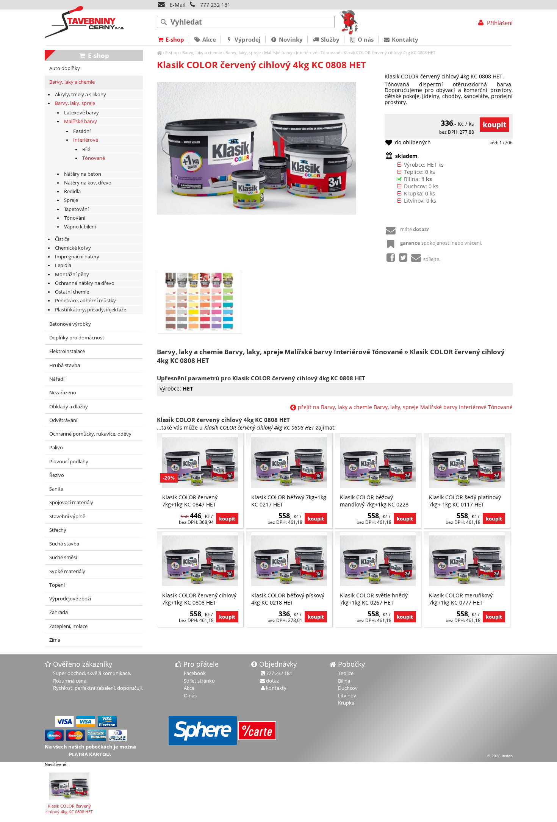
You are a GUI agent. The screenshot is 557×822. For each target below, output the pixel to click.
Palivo (56, 447)
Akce (208, 39)
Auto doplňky (64, 68)
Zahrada (58, 612)
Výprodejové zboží (70, 598)
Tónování (74, 218)
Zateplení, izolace (68, 626)
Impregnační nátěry (77, 256)
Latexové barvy (81, 112)
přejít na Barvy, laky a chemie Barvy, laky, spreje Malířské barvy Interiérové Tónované (404, 407)
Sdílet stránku (199, 680)
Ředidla (72, 191)
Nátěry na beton (82, 174)
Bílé (86, 149)
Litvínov (347, 695)
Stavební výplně (67, 516)
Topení (57, 585)
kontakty (276, 687)
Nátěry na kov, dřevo (87, 183)
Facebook (195, 673)
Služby (329, 39)
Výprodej (247, 39)
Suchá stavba (64, 544)
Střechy (57, 530)
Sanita (56, 489)
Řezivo (56, 475)
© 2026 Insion (500, 755)
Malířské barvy (278, 52)
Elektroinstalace (67, 351)
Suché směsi (63, 557)
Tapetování (76, 209)
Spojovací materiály (71, 502)
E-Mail (177, 4)
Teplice (346, 673)
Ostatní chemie (72, 292)
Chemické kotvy (73, 248)
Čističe (62, 239)
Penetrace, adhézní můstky (85, 300)
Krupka (346, 702)
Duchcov (348, 687)
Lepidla (63, 265)
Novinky (290, 39)
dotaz (272, 680)
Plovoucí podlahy (68, 461)
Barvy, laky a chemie (202, 52)
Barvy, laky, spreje (243, 52)
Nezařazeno (62, 392)
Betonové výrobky (70, 324)
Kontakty (404, 39)
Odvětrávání (63, 420)
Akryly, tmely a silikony (80, 94)
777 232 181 (215, 4)
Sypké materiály (67, 571)
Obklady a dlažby (68, 406)
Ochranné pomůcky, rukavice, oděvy (90, 434)
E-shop (172, 52)
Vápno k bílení (80, 226)
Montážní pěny (72, 274)
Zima (54, 640)
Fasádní (82, 131)
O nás (365, 39)
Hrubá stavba (64, 365)
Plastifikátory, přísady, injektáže (90, 309)
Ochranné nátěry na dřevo (84, 283)
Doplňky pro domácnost (76, 337)
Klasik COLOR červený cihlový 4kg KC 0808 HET (389, 52)
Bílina (344, 680)
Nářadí (56, 379)
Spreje (71, 200)
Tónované (330, 52)
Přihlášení (498, 23)
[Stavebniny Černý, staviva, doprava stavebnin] (159, 52)
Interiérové (306, 52)
